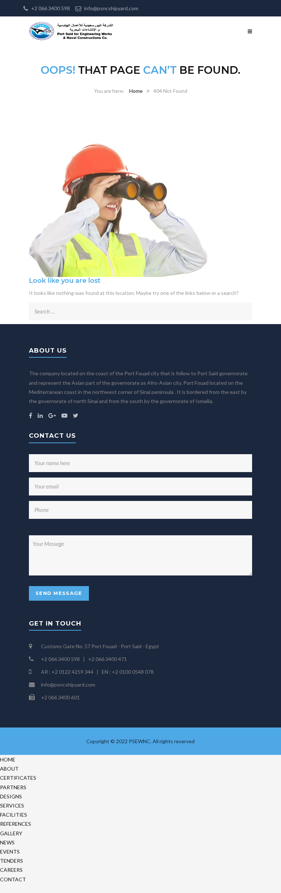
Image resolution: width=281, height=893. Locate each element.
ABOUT (9, 768)
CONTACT (13, 879)
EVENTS (10, 851)
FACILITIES (13, 815)
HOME (7, 759)
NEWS (7, 842)
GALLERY (11, 833)
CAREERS (11, 870)
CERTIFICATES (18, 778)
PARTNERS (13, 787)
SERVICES (12, 805)
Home (136, 91)
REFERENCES (15, 824)
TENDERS (11, 861)
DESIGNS (11, 796)
